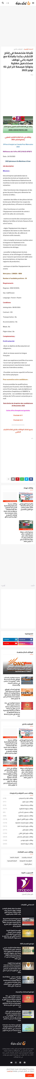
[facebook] (24, 1062)
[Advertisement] (18, 26)
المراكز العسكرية (12, 860)
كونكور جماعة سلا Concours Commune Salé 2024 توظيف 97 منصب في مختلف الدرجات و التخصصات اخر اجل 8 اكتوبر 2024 (11, 1028)
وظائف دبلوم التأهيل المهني (18, 819)
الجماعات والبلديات (27, 857)
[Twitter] (26, 479)
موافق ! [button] (29, 1075)
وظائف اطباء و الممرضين (18, 798)
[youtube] (11, 1062)
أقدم (3, 586)
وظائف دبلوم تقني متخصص (18, 836)
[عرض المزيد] (8, 479)
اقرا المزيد (9, 1071)
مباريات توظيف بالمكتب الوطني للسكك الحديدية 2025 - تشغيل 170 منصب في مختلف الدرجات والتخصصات (12, 681)
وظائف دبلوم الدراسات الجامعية (18, 822)
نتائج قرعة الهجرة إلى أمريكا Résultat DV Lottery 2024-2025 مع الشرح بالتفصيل (26, 506)
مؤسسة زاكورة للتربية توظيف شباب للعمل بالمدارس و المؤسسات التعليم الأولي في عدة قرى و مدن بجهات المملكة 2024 (11, 934)
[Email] (13, 479)
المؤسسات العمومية (26, 860)
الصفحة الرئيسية (28, 49)
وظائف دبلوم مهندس (18, 840)
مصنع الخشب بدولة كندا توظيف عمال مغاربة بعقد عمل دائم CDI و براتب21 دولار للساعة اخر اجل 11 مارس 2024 (26, 536)
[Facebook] (31, 479)
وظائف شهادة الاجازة (18, 843)
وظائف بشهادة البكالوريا (18, 808)
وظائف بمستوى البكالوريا (18, 815)
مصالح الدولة (28, 864)
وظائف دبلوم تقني (18, 829)
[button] (33, 3)
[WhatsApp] (22, 479)
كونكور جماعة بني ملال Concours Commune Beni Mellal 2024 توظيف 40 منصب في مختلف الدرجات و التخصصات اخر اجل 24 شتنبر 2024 (12, 1015)
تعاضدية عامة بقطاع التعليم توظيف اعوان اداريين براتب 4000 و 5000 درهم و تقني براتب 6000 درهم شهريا (11, 911)
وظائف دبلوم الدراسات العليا (18, 826)
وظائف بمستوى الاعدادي (18, 812)
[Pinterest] (18, 479)
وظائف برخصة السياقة (18, 805)
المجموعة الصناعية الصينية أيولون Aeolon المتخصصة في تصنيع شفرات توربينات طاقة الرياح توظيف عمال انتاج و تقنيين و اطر (11, 922)
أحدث (32, 586)
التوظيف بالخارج (18, 49)
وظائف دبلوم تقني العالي (18, 833)
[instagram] (16, 1062)
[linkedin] (20, 1062)
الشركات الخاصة (14, 857)
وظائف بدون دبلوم (18, 801)
